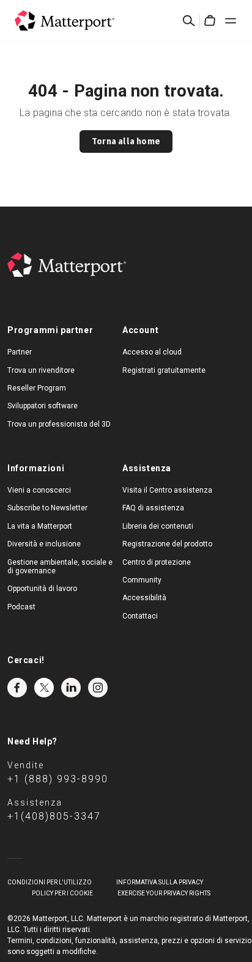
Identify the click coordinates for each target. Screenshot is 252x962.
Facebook (17, 687)
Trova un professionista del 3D (59, 424)
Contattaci (140, 616)
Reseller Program (36, 388)
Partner (19, 352)
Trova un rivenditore (41, 370)
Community (141, 580)
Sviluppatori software (42, 406)
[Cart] (210, 21)
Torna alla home (126, 141)
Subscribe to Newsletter (47, 508)
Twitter (44, 687)
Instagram (98, 687)
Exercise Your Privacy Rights (163, 893)
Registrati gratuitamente (164, 370)
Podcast (21, 607)
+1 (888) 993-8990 (57, 779)
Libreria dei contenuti (157, 526)
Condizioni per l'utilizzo (49, 882)
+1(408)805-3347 (54, 816)
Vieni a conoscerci (39, 490)
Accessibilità (144, 597)
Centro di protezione (156, 562)
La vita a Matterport (39, 526)
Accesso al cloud (152, 352)
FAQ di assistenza (153, 508)
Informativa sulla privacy (159, 882)
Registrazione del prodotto (167, 544)
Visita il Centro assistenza (167, 490)
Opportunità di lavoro (42, 588)
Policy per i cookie (62, 893)
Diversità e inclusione (44, 544)
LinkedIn (71, 687)
